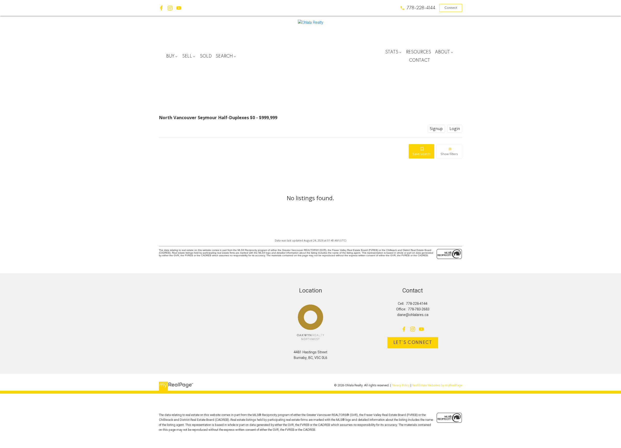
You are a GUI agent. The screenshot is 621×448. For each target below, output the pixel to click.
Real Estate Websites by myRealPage (437, 385)
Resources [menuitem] (418, 52)
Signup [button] (436, 128)
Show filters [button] (449, 154)
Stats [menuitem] (391, 52)
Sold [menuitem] (206, 56)
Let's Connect (412, 342)
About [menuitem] (442, 52)
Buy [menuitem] (170, 56)
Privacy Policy (401, 385)
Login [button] (454, 128)
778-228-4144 (421, 8)
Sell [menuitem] (187, 56)
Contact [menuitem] (419, 60)
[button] (417, 8)
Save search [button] (421, 154)
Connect (450, 7)
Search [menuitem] (224, 56)
